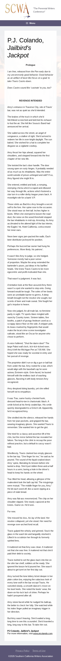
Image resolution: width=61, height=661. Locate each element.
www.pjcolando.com (43, 633)
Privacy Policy (22, 650)
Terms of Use (38, 650)
